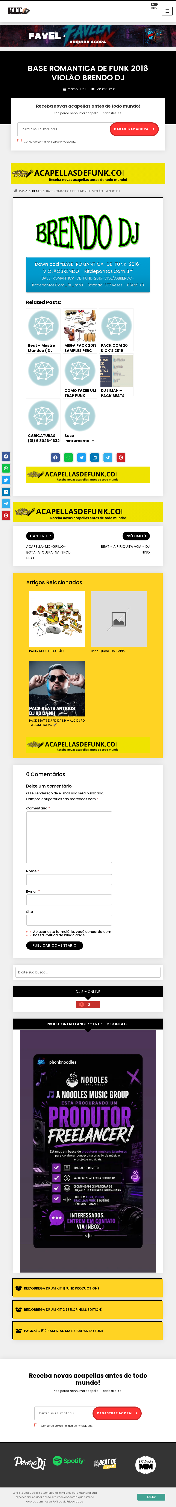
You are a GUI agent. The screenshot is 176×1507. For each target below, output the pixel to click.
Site (29, 911)
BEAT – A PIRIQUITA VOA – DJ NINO (125, 549)
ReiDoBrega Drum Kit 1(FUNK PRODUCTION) (61, 1288)
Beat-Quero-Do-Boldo (108, 651)
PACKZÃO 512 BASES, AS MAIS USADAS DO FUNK (63, 1330)
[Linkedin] (94, 457)
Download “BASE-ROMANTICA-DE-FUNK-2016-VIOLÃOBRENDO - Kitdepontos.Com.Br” (88, 274)
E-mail (33, 891)
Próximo (134, 536)
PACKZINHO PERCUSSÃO (46, 651)
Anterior (42, 536)
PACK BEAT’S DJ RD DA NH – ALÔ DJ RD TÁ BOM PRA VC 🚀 (57, 723)
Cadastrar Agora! (132, 129)
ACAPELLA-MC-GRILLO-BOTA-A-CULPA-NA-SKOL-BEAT (49, 552)
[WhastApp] (68, 457)
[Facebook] (55, 457)
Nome (32, 871)
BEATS (36, 191)
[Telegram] (107, 457)
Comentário (38, 808)
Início (23, 191)
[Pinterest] (121, 457)
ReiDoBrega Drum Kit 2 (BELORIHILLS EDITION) (63, 1309)
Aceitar (151, 1497)
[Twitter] (81, 457)
